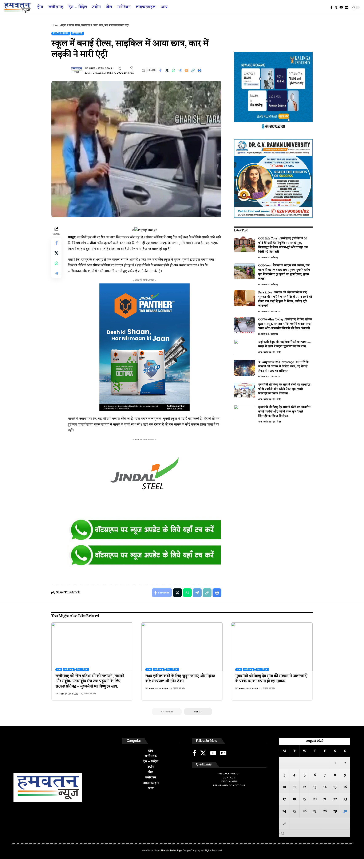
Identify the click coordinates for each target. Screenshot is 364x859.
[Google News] (346, 7)
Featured (60, 33)
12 (304, 787)
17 (284, 799)
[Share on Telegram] (180, 70)
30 (345, 811)
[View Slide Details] (144, 530)
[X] (336, 7)
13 (314, 787)
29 (335, 811)
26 (304, 811)
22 (335, 799)
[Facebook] (331, 7)
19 (304, 799)
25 (294, 811)
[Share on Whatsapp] (173, 70)
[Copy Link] (193, 70)
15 (335, 787)
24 (284, 811)
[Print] (199, 70)
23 (345, 799)
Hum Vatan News (100, 68)
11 (294, 787)
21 (324, 799)
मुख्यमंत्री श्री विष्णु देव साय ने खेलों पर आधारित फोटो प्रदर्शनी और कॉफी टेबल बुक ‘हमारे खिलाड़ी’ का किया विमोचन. (284, 389)
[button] (198, 711)
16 (345, 787)
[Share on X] (167, 70)
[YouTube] (341, 7)
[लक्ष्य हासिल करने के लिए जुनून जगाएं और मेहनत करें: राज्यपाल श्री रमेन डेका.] (182, 646)
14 (325, 787)
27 (314, 811)
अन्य (260, 351)
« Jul (281, 833)
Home (55, 25)
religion (276, 311)
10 (284, 787)
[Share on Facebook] (160, 70)
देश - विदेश (277, 351)
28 (325, 811)
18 (294, 799)
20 (315, 799)
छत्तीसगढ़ (77, 33)
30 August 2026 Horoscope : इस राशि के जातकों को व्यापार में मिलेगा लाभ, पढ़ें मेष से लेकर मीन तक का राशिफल (283, 366)
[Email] (186, 70)
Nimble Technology (171, 850)
